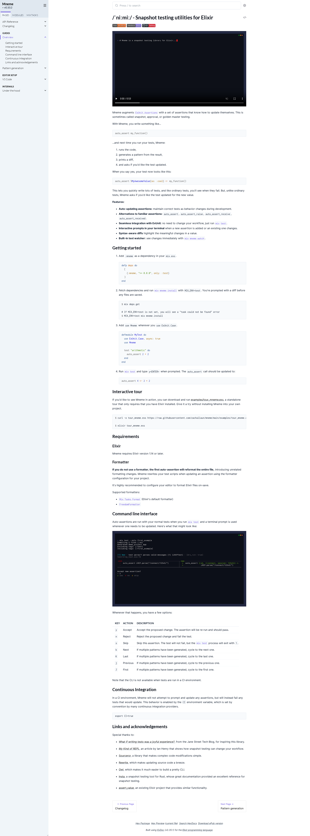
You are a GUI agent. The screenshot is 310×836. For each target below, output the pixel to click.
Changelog (8, 26)
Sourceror (125, 755)
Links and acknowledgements (21, 62)
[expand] (45, 21)
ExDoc (160, 830)
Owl (121, 769)
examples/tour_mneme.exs (207, 399)
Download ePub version (210, 823)
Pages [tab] (5, 15)
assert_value (126, 787)
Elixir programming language (197, 830)
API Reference (10, 21)
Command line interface (18, 54)
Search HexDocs (188, 823)
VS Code (7, 79)
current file (171, 823)
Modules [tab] (17, 15)
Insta (122, 776)
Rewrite (123, 762)
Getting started (13, 42)
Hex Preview (157, 823)
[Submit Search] (116, 6)
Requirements (13, 50)
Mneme (7, 4)
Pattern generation (13, 68)
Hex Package (143, 823)
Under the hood (11, 90)
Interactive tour (14, 46)
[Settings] (244, 5)
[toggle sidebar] (44, 5)
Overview (7, 37)
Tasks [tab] (32, 15)
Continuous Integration (18, 58)
